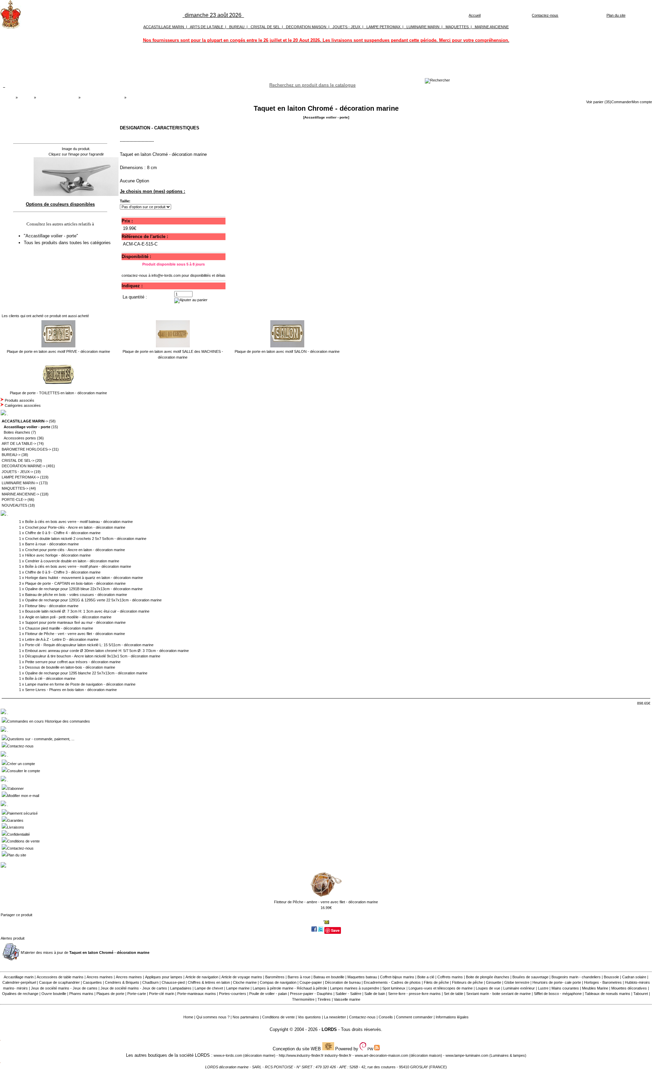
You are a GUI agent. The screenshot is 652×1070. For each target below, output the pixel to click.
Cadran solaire (634, 977)
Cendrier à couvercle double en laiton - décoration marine (72, 561)
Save (335, 930)
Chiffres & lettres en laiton (209, 982)
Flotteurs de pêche (467, 982)
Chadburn (150, 982)
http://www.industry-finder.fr (301, 1055)
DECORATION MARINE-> (23, 466)
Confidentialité (18, 834)
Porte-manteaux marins (196, 994)
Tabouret (640, 994)
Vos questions (309, 1017)
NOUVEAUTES (14, 505)
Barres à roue (299, 977)
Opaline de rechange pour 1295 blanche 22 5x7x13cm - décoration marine (86, 673)
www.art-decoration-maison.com (381, 1055)
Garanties (15, 820)
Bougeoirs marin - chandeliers (576, 977)
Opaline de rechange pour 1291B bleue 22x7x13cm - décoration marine (84, 589)
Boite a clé (425, 977)
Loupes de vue (488, 988)
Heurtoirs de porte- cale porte (556, 982)
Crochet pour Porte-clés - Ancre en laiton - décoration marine (75, 527)
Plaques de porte (110, 994)
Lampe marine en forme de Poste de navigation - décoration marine (80, 684)
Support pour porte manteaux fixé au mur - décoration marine (75, 622)
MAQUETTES (457, 27)
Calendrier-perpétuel (19, 982)
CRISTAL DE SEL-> (18, 460)
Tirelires (324, 999)
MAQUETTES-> (15, 488)
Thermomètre (303, 999)
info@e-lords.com (166, 275)
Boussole (611, 977)
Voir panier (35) (598, 102)
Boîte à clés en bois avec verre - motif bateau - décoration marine (79, 522)
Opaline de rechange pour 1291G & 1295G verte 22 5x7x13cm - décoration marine (93, 600)
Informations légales (452, 1017)
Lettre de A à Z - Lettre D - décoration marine (61, 639)
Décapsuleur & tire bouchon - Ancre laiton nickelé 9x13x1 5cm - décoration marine (92, 656)
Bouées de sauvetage (530, 977)
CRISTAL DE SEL (265, 27)
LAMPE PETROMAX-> (20, 477)
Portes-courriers (232, 994)
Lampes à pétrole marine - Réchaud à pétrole (290, 988)
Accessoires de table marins (60, 977)
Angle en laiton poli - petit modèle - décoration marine (68, 617)
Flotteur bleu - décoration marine (51, 606)
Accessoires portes (20, 438)
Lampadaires (181, 988)
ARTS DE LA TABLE (206, 27)
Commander (621, 102)
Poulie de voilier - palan (268, 994)
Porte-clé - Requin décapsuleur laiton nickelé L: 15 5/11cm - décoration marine (89, 645)
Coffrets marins (450, 977)
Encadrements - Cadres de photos (392, 982)
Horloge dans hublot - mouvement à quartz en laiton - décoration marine (84, 578)
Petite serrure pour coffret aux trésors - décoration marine (73, 662)
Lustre (543, 988)
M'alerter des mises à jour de (85, 952)
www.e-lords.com (228, 1055)
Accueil (475, 15)
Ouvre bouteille (53, 994)
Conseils (386, 1017)
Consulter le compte (23, 771)
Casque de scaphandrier (59, 982)
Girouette (493, 982)
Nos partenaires (246, 1017)
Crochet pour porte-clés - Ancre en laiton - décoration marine (75, 550)
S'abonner (15, 788)
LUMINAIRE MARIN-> (20, 483)
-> (25, 421)
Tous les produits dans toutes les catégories (67, 242)
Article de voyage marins (241, 977)
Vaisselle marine (347, 999)
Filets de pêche (436, 982)
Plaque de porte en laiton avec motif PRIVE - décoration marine (58, 351)
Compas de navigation (278, 982)
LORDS (329, 1029)
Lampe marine (238, 988)
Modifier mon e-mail (23, 796)
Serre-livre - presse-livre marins (414, 994)
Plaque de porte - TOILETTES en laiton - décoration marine (58, 393)
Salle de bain (374, 994)
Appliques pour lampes (163, 977)
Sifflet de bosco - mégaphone (558, 994)
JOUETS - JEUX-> (17, 472)
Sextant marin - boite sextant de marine (498, 994)
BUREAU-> (11, 455)
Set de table (453, 994)
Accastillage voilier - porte (102, 97)
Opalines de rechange (20, 994)
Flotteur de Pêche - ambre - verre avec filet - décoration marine (326, 902)
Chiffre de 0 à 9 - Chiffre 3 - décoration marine (63, 572)
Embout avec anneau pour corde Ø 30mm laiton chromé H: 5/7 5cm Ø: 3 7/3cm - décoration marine (107, 651)
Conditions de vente (23, 841)
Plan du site (616, 15)
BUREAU (236, 27)
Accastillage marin (19, 977)
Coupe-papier (311, 982)
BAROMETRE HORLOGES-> (26, 449)
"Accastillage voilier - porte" (51, 235)
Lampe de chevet (209, 988)
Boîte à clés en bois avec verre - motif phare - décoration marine (78, 566)
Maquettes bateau (362, 977)
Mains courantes (565, 988)
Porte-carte (136, 994)
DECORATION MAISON (306, 27)
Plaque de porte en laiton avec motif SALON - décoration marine (287, 351)
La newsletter (335, 1017)
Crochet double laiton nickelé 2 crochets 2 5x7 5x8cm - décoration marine (85, 539)
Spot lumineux (393, 988)
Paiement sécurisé (22, 813)
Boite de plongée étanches (487, 977)
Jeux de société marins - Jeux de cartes (64, 988)
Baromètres (275, 977)
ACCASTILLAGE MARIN (163, 27)
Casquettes (92, 982)
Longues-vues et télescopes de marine (441, 988)
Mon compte (642, 102)
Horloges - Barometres (603, 982)
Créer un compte (21, 764)
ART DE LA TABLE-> (19, 443)
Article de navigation (201, 977)
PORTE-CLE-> (14, 499)
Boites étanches (17, 432)
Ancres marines (100, 977)
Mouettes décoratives (629, 988)
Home (188, 1017)
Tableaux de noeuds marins (607, 994)
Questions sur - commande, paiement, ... (40, 739)
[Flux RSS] (437, 80)
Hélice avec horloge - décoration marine (58, 555)
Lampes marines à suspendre (354, 988)
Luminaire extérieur (519, 988)
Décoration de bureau (343, 982)
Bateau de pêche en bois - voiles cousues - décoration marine (76, 595)
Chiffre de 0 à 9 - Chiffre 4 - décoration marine (63, 533)
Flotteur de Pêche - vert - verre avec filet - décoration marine (75, 634)
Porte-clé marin (162, 994)
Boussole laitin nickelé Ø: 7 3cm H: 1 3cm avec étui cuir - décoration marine (87, 611)
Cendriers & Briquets (122, 982)
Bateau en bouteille (328, 977)
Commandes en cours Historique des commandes (48, 721)
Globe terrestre (516, 982)
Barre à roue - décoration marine (52, 544)
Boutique (26, 97)
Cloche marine (245, 982)
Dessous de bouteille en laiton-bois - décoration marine (70, 667)
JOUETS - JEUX (346, 27)
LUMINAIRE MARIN (422, 27)
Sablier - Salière (348, 994)
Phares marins (81, 994)
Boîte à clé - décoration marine (50, 678)
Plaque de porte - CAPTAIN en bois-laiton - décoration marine (75, 583)
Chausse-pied (173, 982)
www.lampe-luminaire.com (467, 1055)
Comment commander (414, 1017)
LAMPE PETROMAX (383, 27)
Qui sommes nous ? (213, 1017)
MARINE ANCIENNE (492, 27)
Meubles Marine (595, 988)
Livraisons (15, 827)
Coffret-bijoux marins (397, 977)
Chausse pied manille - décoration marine (59, 628)
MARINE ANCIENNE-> (20, 494)
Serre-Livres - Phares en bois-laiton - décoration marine (71, 690)
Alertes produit (12, 938)
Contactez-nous (545, 15)
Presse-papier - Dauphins (311, 994)
